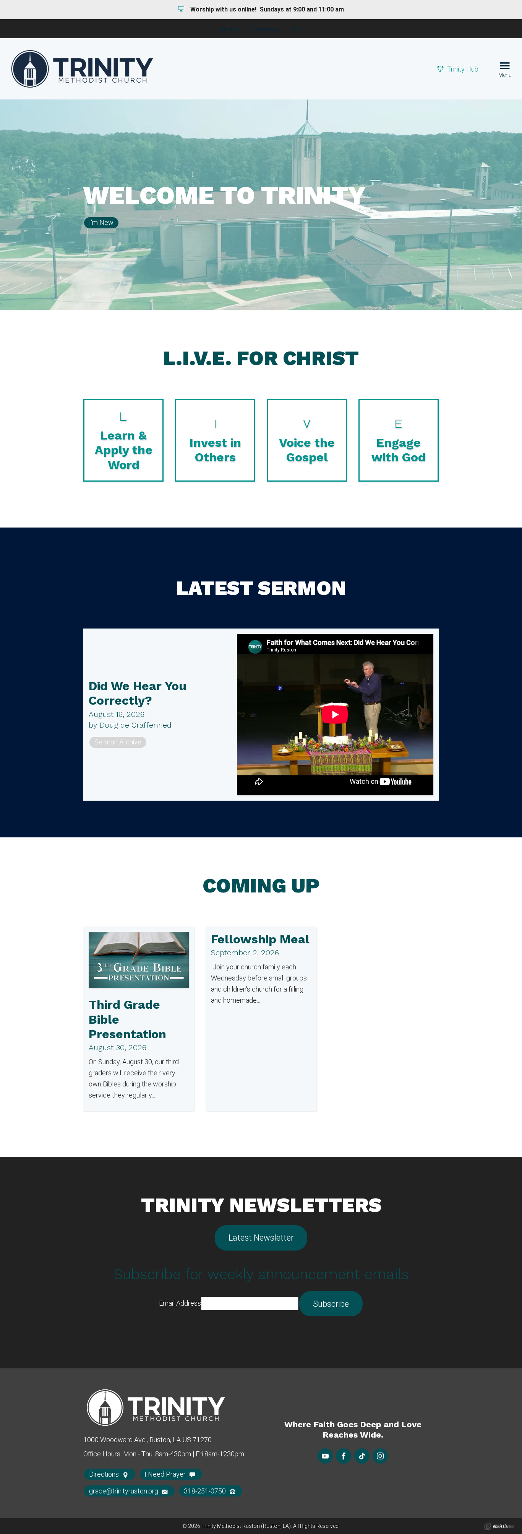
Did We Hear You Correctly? (137, 693)
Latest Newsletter (261, 1238)
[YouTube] (325, 1456)
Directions (104, 1474)
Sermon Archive (117, 742)
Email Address (180, 1303)
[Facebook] (343, 1456)
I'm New (229, 29)
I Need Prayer (165, 1474)
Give (297, 29)
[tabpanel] (261, 204)
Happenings (265, 29)
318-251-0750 (205, 1491)
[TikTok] (362, 1456)
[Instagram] (380, 1456)
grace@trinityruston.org (124, 1491)
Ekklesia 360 (499, 1526)
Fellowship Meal (260, 939)
